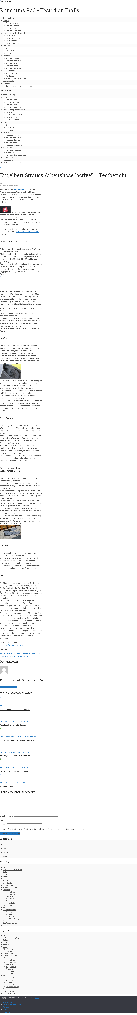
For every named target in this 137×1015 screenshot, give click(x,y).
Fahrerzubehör (10, 721)
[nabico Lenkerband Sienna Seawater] (5, 703)
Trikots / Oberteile (23, 721)
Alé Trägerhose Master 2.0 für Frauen (15, 756)
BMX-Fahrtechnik (14, 38)
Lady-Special (7, 883)
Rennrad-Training (14, 63)
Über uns (6, 1009)
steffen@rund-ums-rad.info (27, 231)
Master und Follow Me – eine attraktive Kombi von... (21, 740)
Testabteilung (9, 18)
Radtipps (9, 914)
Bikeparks (9, 901)
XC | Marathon (9, 71)
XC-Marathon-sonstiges (16, 78)
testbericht (14, 656)
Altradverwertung (12, 918)
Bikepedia (6, 890)
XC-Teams (10, 76)
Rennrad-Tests (12, 66)
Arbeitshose (10, 653)
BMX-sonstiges (12, 43)
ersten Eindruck (20, 189)
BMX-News (11, 35)
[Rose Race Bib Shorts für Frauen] (5, 718)
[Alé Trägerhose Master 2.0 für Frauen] (5, 749)
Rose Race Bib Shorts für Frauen (13, 725)
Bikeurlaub (7, 907)
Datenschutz (8, 81)
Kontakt (6, 1007)
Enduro (6, 20)
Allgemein (3, 752)
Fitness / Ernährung (10, 887)
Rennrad (6, 56)
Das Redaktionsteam (10, 923)
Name (3, 820)
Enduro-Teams (12, 28)
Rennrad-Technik (13, 61)
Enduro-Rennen (12, 25)
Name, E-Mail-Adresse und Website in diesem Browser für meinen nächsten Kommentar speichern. (43, 829)
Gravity (6, 45)
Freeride (9, 53)
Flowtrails (9, 905)
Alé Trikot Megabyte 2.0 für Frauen (14, 771)
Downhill (10, 50)
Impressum (8, 83)
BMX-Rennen (11, 40)
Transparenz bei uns (10, 925)
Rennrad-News (12, 58)
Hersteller (9, 896)
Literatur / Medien (9, 885)
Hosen (7, 167)
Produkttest (5, 656)
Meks (37, 997)
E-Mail (3, 824)
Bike (1, 167)
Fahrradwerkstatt (9, 910)
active (2, 653)
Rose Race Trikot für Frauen (11, 786)
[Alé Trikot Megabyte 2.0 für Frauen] (5, 765)
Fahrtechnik (10, 903)
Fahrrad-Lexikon (12, 894)
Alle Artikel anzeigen (8, 687)
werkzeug (24, 656)
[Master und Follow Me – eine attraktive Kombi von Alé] (5, 734)
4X (7, 48)
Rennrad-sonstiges (14, 68)
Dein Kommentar (7, 816)
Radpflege (9, 912)
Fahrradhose (36, 653)
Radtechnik (10, 916)
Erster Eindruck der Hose (12, 645)
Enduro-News (12, 23)
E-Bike (5, 878)
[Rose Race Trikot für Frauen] (5, 780)
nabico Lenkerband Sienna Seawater (15, 709)
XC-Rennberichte (13, 73)
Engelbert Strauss (23, 653)
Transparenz (8, 1012)
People (5, 921)
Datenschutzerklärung (12, 1004)
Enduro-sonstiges (13, 30)
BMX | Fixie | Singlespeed (14, 33)
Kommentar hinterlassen (9, 185)
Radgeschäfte (11, 898)
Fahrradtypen (11, 892)
